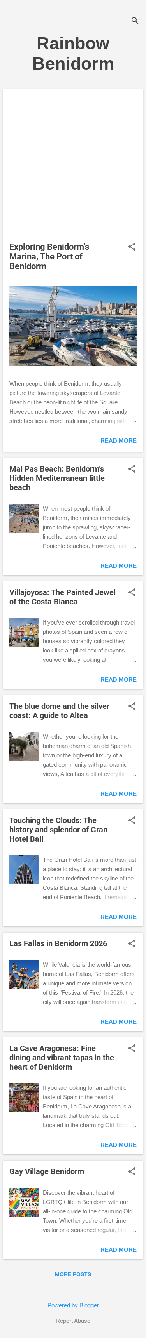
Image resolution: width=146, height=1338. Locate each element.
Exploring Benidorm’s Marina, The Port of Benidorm (49, 256)
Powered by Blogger (73, 1305)
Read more (118, 440)
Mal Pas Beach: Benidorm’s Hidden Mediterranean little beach (57, 478)
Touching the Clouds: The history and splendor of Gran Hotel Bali (58, 830)
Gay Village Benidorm (46, 1171)
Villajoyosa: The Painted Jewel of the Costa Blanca (62, 597)
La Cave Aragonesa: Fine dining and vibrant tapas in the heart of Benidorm (61, 1058)
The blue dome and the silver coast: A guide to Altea (59, 710)
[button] (132, 247)
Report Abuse (73, 1320)
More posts (73, 1274)
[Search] (135, 21)
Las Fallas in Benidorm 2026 (58, 943)
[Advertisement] (73, 167)
